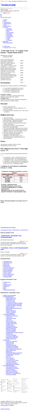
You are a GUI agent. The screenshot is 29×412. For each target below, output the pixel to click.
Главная (5, 19)
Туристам (5, 27)
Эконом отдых (9, 36)
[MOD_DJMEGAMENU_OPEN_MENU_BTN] (1, 14)
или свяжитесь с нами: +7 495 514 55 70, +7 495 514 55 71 (14, 230)
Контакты (5, 41)
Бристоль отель (10, 320)
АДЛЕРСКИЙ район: (8, 296)
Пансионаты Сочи (7, 262)
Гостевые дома (6, 266)
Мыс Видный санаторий (12, 372)
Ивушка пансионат (10, 326)
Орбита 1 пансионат (11, 312)
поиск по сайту (4, 9)
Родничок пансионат (11, 335)
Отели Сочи (6, 264)
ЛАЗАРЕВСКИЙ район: (9, 314)
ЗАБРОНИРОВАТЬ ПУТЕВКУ (8, 227)
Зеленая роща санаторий (12, 346)
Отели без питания (7, 269)
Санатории (8, 28)
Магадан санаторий (11, 328)
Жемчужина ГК (10, 343)
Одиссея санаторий (10, 331)
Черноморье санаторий (11, 363)
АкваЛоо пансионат (11, 318)
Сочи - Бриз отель (10, 359)
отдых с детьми (10, 386)
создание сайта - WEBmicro (7, 405)
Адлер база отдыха (10, 301)
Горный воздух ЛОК (11, 322)
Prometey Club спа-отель (12, 315)
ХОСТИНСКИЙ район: (9, 365)
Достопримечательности (9, 289)
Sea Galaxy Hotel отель (11, 366)
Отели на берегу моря (8, 274)
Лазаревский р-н (7, 23)
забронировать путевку (16, 391)
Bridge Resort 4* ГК (10, 299)
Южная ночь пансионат (12, 337)
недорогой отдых (9, 381)
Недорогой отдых (7, 271)
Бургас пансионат (10, 369)
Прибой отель (9, 333)
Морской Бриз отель (11, 350)
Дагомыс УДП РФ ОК (11, 323)
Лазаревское (6, 286)
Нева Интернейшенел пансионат (14, 352)
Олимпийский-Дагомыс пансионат (14, 332)
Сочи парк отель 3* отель (12, 360)
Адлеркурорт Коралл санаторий (14, 304)
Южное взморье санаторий (12, 364)
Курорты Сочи (6, 282)
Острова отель (9, 355)
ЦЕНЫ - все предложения (9, 295)
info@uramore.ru (17, 387)
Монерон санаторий (11, 329)
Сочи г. (5, 24)
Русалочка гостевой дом (12, 336)
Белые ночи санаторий (11, 341)
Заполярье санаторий (11, 345)
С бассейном (9, 35)
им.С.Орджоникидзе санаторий (13, 349)
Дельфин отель (9, 324)
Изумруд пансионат (11, 310)
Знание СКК (9, 309)
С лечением (9, 40)
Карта (4, 288)
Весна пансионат (10, 306)
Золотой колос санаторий (12, 347)
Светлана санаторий (11, 374)
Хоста (4, 287)
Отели (7, 31)
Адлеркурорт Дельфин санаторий (14, 303)
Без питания (9, 33)
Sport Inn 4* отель (10, 300)
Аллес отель (9, 317)
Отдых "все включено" (8, 267)
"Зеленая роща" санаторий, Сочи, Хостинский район (11, 236)
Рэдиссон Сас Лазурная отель (13, 373)
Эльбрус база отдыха (11, 338)
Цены (4, 21)
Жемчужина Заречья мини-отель (14, 308)
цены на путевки (3, 380)
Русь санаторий (10, 358)
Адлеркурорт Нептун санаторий (14, 305)
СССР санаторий (10, 313)
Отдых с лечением (7, 275)
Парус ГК (8, 356)
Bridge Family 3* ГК (11, 298)
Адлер (4, 283)
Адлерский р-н (7, 22)
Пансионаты (9, 30)
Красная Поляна (7, 284)
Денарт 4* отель (10, 342)
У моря (8, 38)
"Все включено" (10, 32)
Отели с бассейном (8, 270)
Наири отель (9, 351)
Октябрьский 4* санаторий (12, 354)
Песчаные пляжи (7, 276)
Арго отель (9, 319)
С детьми (8, 37)
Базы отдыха (6, 265)
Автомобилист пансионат (12, 368)
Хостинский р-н (7, 26)
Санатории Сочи (7, 261)
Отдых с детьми (7, 272)
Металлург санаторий (11, 370)
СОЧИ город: (6, 340)
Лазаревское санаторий (11, 327)
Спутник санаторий (11, 361)
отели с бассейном (10, 384)
